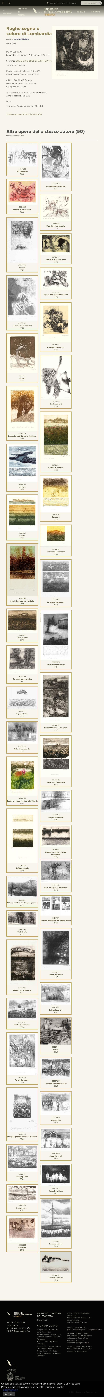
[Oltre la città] (22, 620)
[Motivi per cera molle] (55, 207)
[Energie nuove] (22, 1193)
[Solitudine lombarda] (55, 634)
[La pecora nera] (55, 1218)
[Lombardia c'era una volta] (55, 697)
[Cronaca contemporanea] (55, 1067)
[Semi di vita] (55, 1103)
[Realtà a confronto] (22, 1008)
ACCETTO (9, 1394)
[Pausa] (55, 1031)
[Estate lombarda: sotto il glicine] (22, 408)
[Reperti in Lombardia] (55, 756)
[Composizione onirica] (55, 162)
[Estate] (22, 512)
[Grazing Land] (22, 1158)
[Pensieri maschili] (22, 1053)
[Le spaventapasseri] (55, 578)
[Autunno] (55, 493)
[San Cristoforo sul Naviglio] (22, 569)
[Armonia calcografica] (22, 659)
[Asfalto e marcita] (55, 437)
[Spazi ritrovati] (55, 1139)
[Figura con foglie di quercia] (55, 278)
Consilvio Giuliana (21, 39)
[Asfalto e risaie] (22, 835)
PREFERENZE (10, 1390)
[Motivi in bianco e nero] (55, 244)
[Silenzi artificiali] (55, 949)
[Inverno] (22, 462)
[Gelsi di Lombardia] (22, 732)
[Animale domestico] (55, 322)
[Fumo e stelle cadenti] (22, 298)
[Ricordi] (22, 240)
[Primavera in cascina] (55, 535)
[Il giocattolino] (22, 697)
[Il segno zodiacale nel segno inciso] (55, 905)
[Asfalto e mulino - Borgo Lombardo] (55, 836)
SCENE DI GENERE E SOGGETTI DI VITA (33, 61)
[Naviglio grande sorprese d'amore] (22, 1109)
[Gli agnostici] (22, 154)
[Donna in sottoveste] (22, 191)
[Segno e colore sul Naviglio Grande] (22, 776)
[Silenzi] (22, 353)
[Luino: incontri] (55, 993)
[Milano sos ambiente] (22, 962)
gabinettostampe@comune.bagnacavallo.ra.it (84, 1330)
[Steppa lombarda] (55, 801)
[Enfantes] (22, 1229)
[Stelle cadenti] (55, 376)
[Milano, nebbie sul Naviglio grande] (22, 886)
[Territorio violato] (55, 1262)
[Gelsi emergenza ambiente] (55, 871)
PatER (86, 1343)
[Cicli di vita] (22, 918)
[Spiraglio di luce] (55, 1174)
